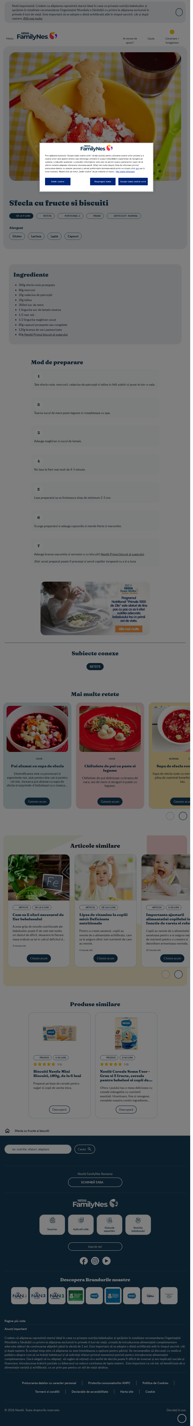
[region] (96, 167)
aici (137, 168)
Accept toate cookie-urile (133, 181)
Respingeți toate (102, 181)
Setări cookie (57, 181)
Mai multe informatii (125, 171)
